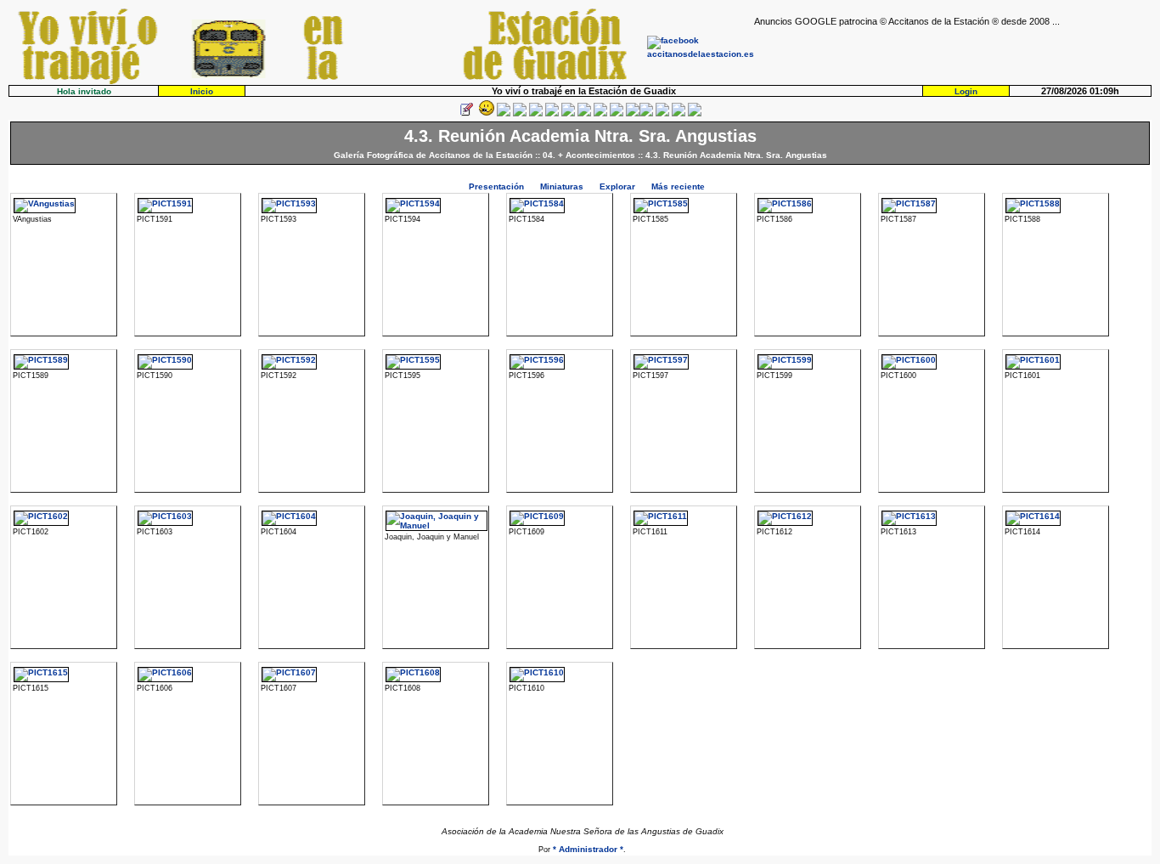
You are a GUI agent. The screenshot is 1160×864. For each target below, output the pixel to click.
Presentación (496, 186)
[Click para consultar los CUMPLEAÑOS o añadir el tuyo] (503, 113)
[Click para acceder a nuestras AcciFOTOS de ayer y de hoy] (485, 113)
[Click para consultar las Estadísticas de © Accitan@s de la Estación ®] (568, 113)
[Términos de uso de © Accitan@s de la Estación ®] (678, 113)
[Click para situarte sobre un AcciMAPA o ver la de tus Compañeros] (536, 113)
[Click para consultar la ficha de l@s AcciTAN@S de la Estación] (520, 113)
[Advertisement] (953, 51)
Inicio (201, 91)
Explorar (617, 186)
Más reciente (678, 186)
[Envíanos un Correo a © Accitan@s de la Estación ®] (662, 113)
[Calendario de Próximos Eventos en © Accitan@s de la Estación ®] (600, 113)
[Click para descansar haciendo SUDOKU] (552, 113)
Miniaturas (561, 186)
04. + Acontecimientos (589, 155)
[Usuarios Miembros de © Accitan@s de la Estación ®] (616, 113)
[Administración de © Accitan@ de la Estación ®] (694, 113)
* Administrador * (588, 849)
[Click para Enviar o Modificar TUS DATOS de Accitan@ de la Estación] (466, 113)
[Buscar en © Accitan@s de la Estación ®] (584, 113)
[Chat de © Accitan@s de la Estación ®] (646, 113)
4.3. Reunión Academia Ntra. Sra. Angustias (736, 155)
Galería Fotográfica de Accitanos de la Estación (433, 155)
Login (965, 91)
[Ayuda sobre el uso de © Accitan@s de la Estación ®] (632, 113)
